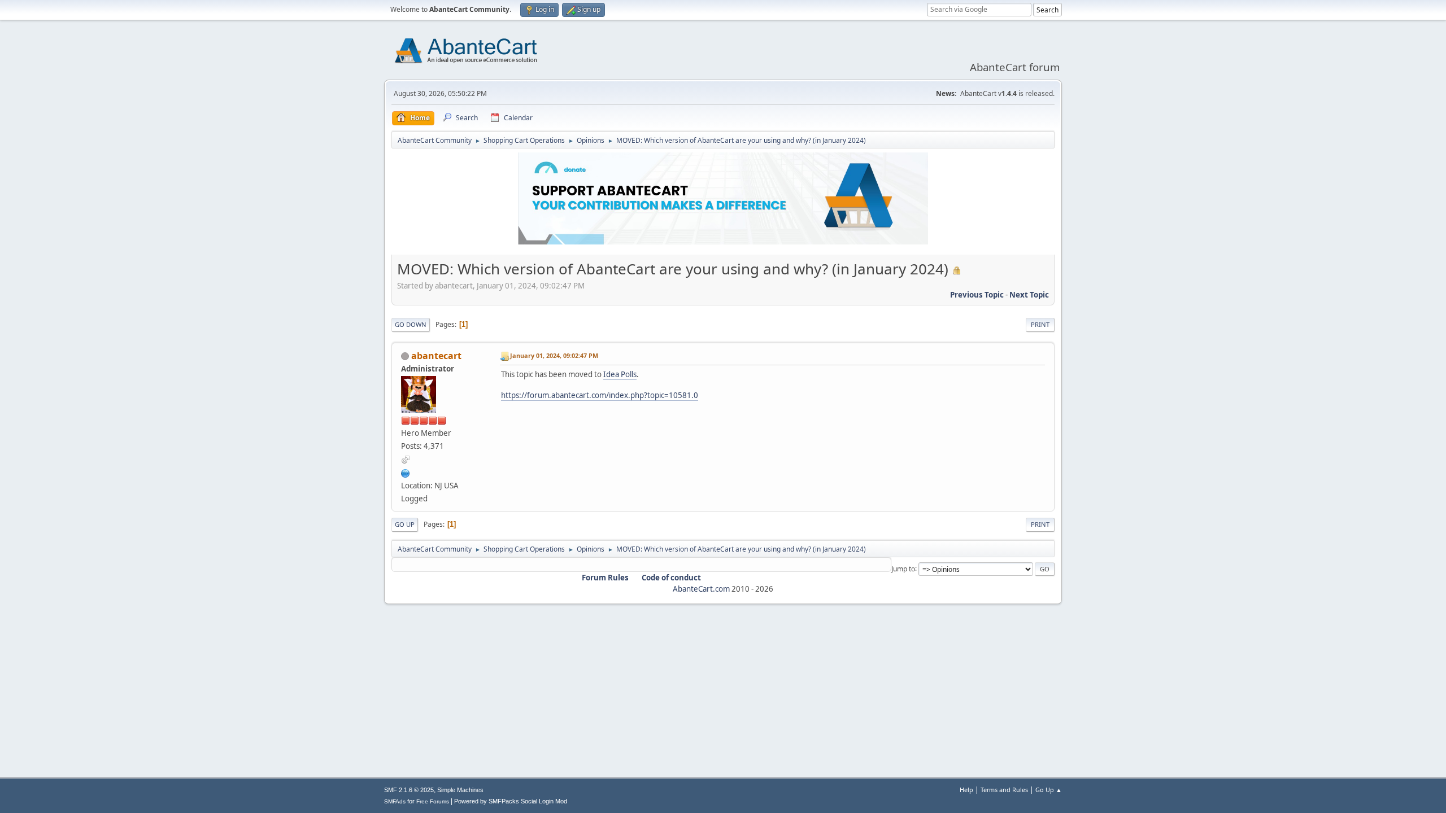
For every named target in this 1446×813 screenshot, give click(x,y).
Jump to (903, 568)
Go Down (410, 324)
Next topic (1029, 295)
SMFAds (395, 801)
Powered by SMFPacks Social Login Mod (510, 801)
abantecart (436, 355)
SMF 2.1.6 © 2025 (409, 789)
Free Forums (432, 801)
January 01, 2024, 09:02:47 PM (554, 355)
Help (966, 789)
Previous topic (977, 295)
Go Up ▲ (1048, 789)
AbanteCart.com (701, 589)
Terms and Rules (1004, 789)
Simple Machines (460, 789)
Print (1040, 324)
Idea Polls (620, 374)
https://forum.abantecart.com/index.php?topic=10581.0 (599, 395)
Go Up (405, 524)
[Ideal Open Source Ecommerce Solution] (405, 472)
